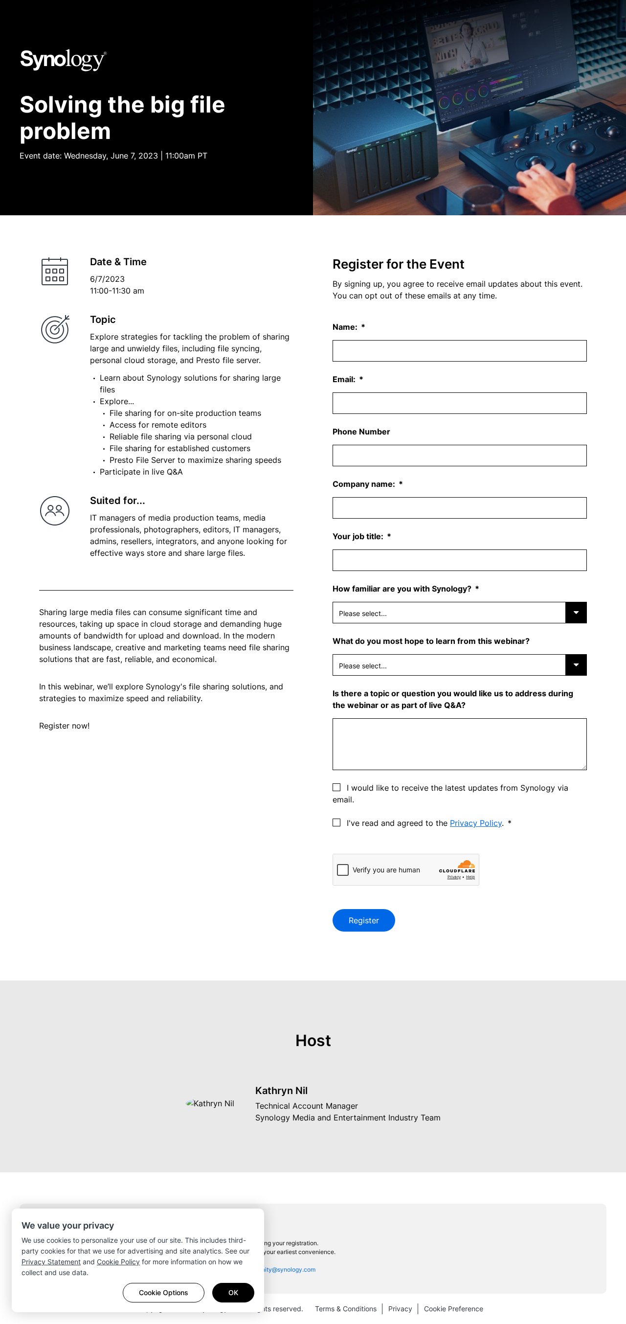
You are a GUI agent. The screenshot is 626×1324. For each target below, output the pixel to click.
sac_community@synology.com (272, 1269)
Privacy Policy (476, 823)
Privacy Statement (51, 1261)
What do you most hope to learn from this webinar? (431, 641)
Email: (345, 379)
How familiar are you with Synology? (403, 589)
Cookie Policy (118, 1261)
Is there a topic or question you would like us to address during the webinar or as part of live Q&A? (453, 699)
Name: (346, 327)
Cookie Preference (453, 1308)
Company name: (365, 484)
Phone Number (361, 431)
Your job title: (359, 536)
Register (364, 920)
